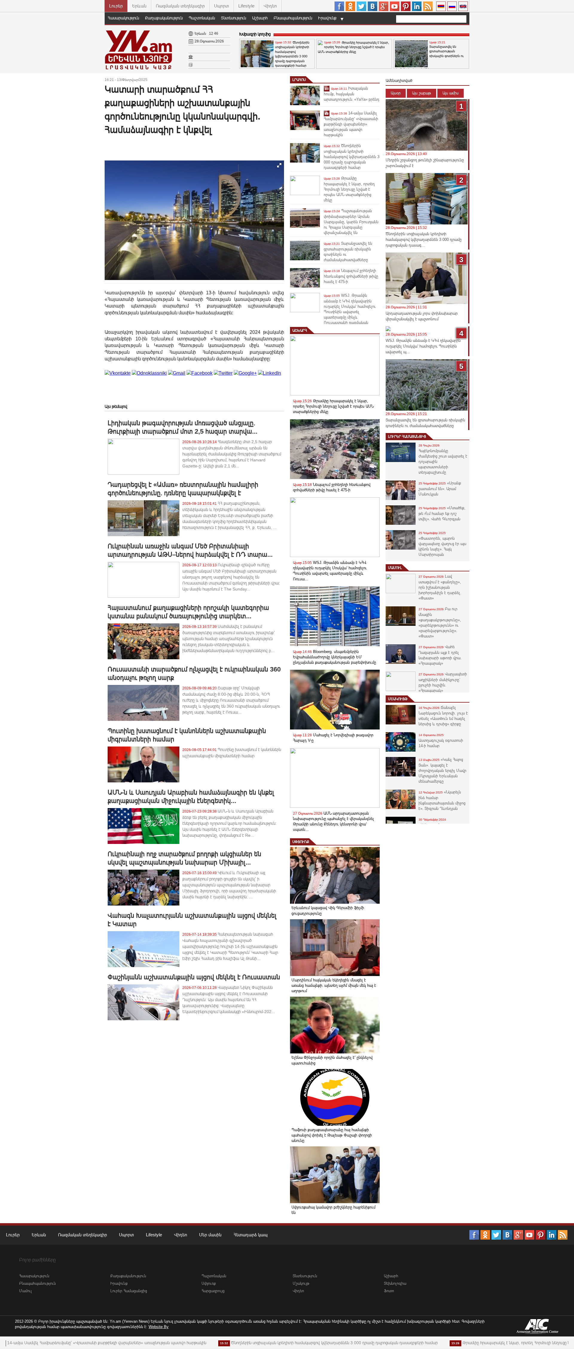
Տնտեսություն (233, 18)
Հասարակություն (123, 18)
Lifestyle (246, 5)
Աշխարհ (260, 18)
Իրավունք (327, 18)
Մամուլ (395, 568)
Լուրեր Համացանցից (407, 437)
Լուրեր (116, 5)
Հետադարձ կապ (250, 1234)
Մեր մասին (210, 1234)
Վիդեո (270, 5)
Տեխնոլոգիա (395, 1283)
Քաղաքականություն (164, 18)
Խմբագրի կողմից (255, 34)
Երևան (139, 5)
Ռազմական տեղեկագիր (180, 5)
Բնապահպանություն (293, 18)
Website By (159, 1326)
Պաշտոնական (202, 18)
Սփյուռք (300, 842)
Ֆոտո (389, 1291)
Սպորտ (221, 5)
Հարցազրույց (213, 1291)
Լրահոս (299, 80)
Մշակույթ (397, 699)
